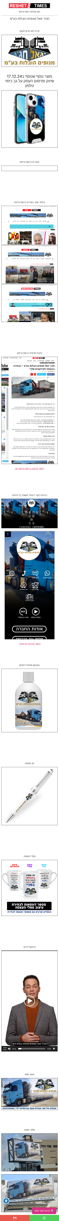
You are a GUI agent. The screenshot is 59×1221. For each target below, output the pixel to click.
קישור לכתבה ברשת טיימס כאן (29, 468)
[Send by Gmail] (15, 1218)
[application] (29, 1001)
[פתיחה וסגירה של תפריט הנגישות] (6, 1201)
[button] (29, 1000)
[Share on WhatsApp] (44, 1218)
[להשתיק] (9, 1048)
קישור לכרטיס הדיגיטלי (29, 643)
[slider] (31, 1048)
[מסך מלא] (5, 1048)
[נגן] (54, 1048)
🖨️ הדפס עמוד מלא (44, 1210)
